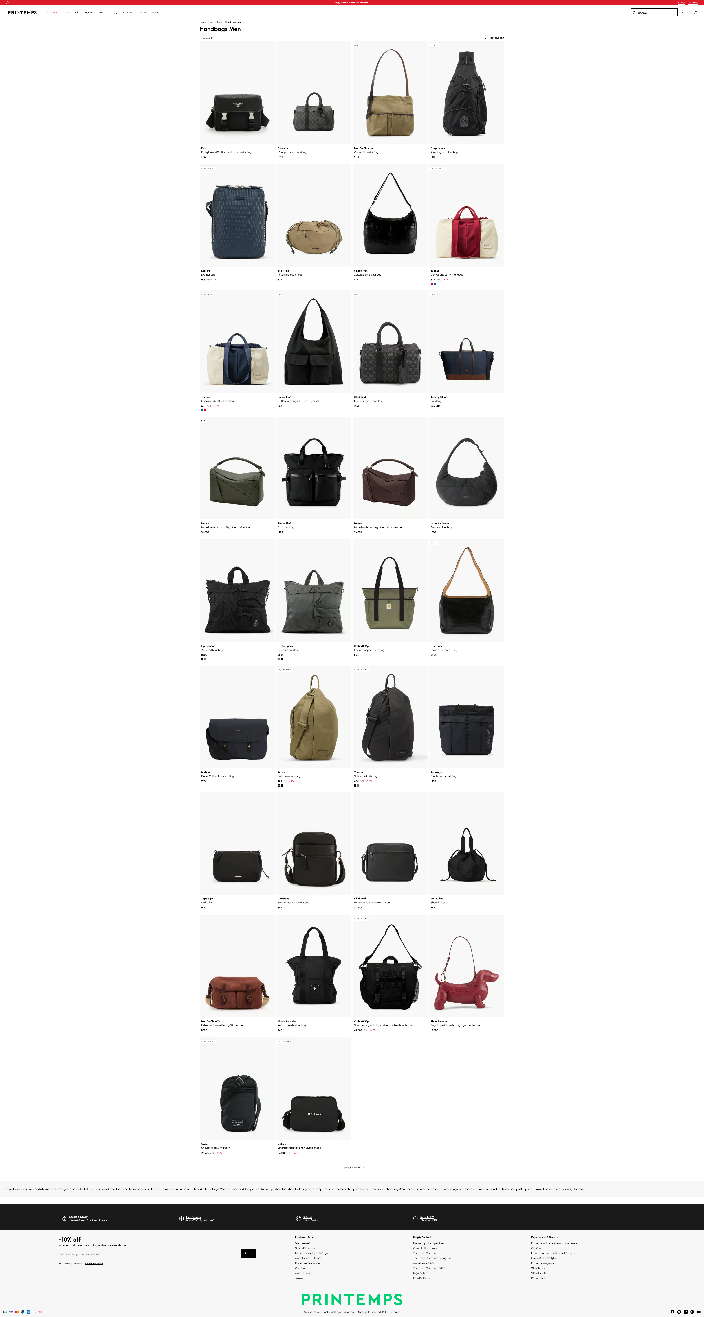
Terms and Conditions (425, 1253)
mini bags (567, 1189)
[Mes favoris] (689, 12)
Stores (681, 2)
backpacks (517, 1189)
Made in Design (303, 1273)
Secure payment (78, 1216)
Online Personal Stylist (543, 1258)
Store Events (538, 1273)
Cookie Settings (331, 1312)
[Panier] (696, 12)
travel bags (542, 1189)
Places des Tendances (307, 1263)
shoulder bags (499, 1189)
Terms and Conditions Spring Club (432, 1258)
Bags (219, 22)
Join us (299, 1278)
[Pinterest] (692, 1312)
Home (203, 22)
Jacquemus (252, 1189)
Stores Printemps (305, 1248)
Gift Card (536, 1248)
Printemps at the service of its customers (554, 1243)
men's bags (450, 1189)
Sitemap (349, 1312)
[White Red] (432, 284)
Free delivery (193, 1217)
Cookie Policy (311, 1312)
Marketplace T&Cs (423, 1263)
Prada (234, 1189)
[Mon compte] (683, 12)
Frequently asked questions (428, 1243)
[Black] (282, 785)
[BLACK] (202, 659)
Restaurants (538, 1278)
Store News (537, 1268)
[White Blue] (435, 284)
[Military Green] (279, 785)
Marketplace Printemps (308, 1258)
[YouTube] (699, 1312)
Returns (307, 1217)
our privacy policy (94, 1263)
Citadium (300, 1268)
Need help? (427, 1217)
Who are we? (302, 1243)
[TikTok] (685, 1312)
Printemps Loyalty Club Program (313, 1253)
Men (211, 22)
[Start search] (634, 12)
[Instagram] (679, 1312)
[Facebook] (672, 1312)
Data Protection (422, 1278)
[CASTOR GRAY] (205, 659)
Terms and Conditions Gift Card (431, 1268)
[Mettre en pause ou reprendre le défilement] (7, 2)
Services (693, 2)
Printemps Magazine (542, 1263)
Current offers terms (425, 1248)
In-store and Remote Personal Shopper (553, 1253)
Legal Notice (420, 1273)
